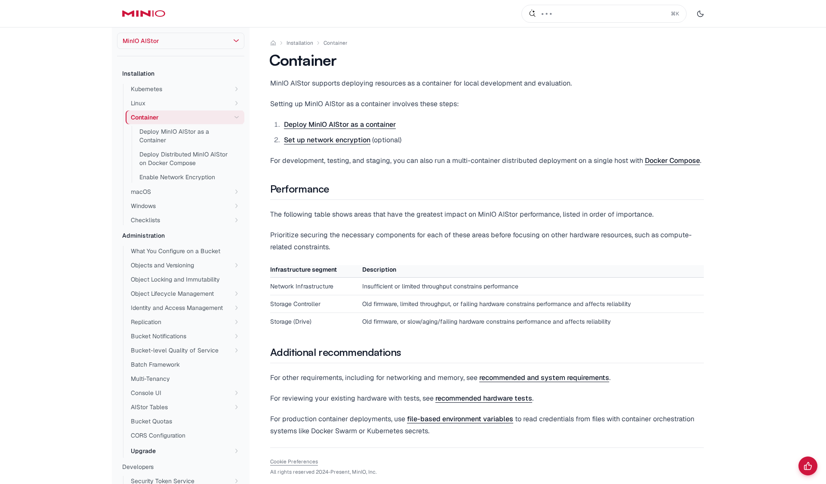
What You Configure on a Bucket (175, 251)
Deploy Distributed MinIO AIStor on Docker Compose (183, 158)
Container (336, 43)
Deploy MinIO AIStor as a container (340, 124)
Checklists (145, 220)
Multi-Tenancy (150, 379)
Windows (143, 206)
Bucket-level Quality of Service (175, 350)
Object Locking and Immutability (175, 279)
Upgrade (143, 451)
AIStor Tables (149, 407)
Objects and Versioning (162, 265)
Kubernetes (146, 89)
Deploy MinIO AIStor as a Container (174, 136)
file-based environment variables (460, 418)
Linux (138, 103)
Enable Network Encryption (177, 177)
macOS (141, 192)
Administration (143, 235)
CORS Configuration (158, 435)
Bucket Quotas (151, 421)
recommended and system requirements (544, 377)
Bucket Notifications (158, 336)
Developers (138, 467)
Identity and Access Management (177, 308)
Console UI (146, 393)
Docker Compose (672, 160)
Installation (138, 73)
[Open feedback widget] (807, 465)
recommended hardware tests (483, 398)
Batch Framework (155, 364)
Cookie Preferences (294, 461)
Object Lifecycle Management (172, 293)
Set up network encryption (327, 139)
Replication (146, 322)
